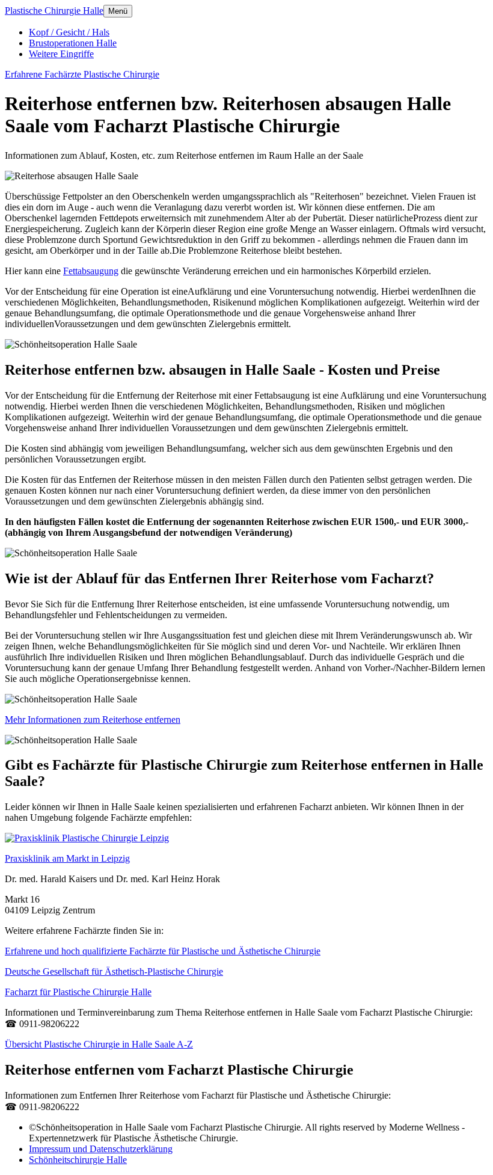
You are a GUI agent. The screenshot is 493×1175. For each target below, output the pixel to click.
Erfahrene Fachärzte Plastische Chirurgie (82, 74)
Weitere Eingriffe (61, 54)
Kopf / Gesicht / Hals (69, 32)
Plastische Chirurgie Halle (54, 10)
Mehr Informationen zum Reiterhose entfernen (92, 719)
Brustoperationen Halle (73, 43)
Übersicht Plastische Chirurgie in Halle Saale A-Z (99, 1044)
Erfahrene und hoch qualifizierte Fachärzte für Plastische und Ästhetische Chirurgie (162, 951)
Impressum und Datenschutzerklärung (101, 1149)
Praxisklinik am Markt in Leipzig (67, 858)
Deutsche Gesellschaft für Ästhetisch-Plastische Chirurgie (114, 971)
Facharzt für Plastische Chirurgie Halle (78, 992)
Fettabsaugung (90, 271)
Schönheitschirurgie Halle (78, 1160)
